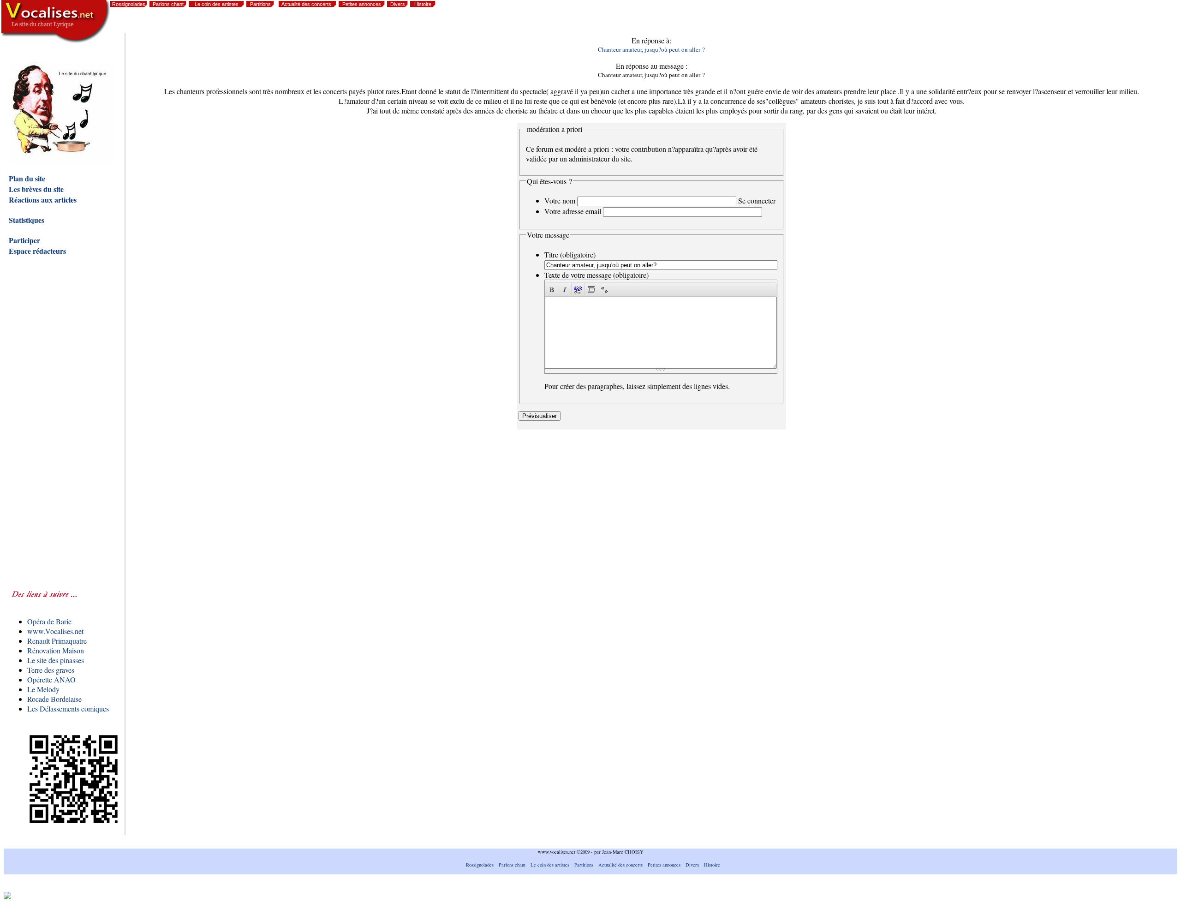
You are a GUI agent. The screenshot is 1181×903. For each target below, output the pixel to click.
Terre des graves (50, 670)
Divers (397, 4)
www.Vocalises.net (55, 631)
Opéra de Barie (49, 621)
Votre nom (559, 200)
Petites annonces (361, 4)
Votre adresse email (572, 211)
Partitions (260, 4)
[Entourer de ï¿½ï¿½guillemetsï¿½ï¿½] (604, 289)
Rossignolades (128, 4)
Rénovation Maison (55, 650)
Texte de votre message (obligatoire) (596, 275)
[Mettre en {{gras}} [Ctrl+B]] (551, 289)
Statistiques (26, 220)
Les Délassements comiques (68, 708)
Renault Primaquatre (57, 641)
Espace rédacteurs (37, 250)
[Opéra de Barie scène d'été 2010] (1100, 23)
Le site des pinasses (55, 660)
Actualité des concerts (306, 4)
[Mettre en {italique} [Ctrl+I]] (564, 289)
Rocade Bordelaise (54, 699)
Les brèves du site (36, 189)
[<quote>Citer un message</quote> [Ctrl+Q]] (591, 289)
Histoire (422, 4)
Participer (24, 240)
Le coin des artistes (217, 4)
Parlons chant (168, 4)
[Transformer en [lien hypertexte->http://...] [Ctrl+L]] (578, 289)
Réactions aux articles (43, 199)
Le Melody (43, 689)
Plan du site (27, 178)
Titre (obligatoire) (570, 254)
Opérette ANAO (51, 679)
